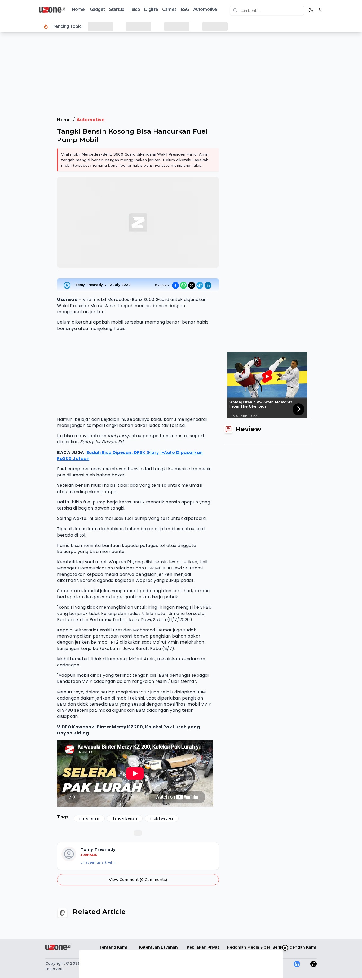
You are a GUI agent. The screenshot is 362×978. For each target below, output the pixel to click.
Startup (116, 9)
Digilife (151, 9)
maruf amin (89, 818)
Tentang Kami (113, 947)
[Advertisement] (25, 121)
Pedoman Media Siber (248, 947)
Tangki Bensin (124, 818)
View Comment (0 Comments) (138, 879)
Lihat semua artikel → (98, 862)
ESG (185, 9)
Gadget (97, 9)
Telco (134, 9)
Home (78, 9)
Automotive (205, 9)
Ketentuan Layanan (158, 947)
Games (169, 9)
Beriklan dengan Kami (294, 947)
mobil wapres (161, 818)
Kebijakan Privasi (203, 947)
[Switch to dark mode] (311, 10)
